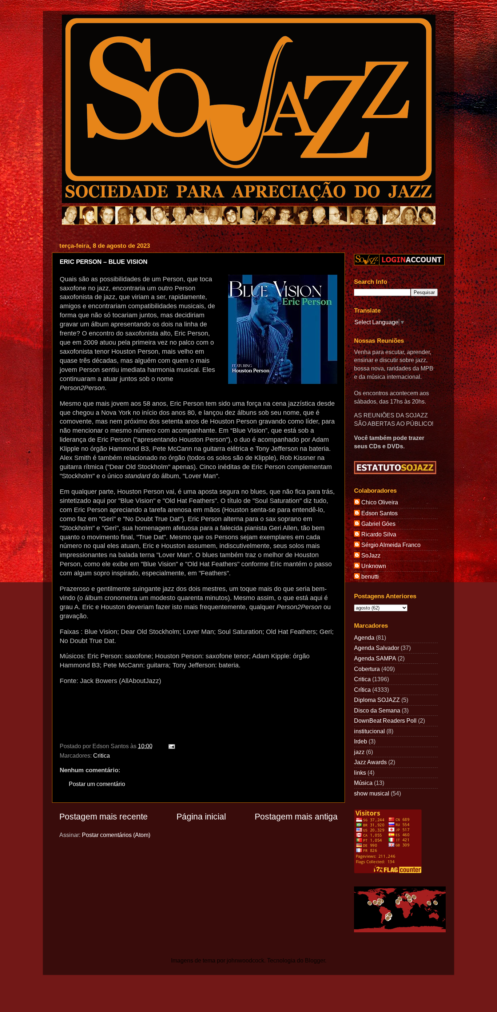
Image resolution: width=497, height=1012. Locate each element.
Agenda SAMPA (375, 658)
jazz (359, 752)
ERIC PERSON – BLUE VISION (103, 261)
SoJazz (371, 555)
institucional (369, 731)
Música (363, 782)
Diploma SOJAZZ (377, 700)
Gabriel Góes (378, 523)
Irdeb (360, 741)
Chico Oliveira (379, 502)
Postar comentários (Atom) (116, 835)
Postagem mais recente (103, 816)
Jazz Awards (370, 762)
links (360, 772)
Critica (101, 755)
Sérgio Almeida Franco (391, 544)
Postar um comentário (97, 784)
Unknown (373, 566)
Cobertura (367, 669)
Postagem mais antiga (296, 816)
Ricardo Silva (378, 534)
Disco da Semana (377, 710)
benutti (370, 576)
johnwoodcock (245, 960)
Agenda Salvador (376, 647)
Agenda (364, 637)
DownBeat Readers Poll (385, 720)
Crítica (362, 689)
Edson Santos (379, 513)
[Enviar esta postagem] (170, 746)
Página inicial (201, 816)
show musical (371, 793)
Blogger (315, 960)
